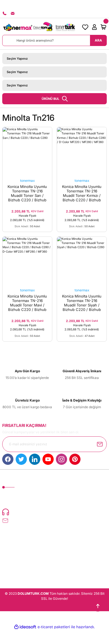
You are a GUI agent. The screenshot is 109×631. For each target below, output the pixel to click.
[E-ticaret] (53, 627)
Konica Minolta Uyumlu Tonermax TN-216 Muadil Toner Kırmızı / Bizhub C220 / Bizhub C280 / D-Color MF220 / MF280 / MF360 (81, 193)
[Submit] (100, 444)
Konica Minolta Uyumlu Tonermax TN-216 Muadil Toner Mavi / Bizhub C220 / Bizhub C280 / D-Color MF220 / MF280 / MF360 (27, 303)
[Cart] (103, 27)
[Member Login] (94, 27)
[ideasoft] (25, 627)
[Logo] (39, 27)
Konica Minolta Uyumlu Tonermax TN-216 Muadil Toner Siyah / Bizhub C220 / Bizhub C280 (81, 303)
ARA (98, 40)
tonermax (27, 180)
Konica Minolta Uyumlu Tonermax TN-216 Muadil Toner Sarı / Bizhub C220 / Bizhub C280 (27, 193)
